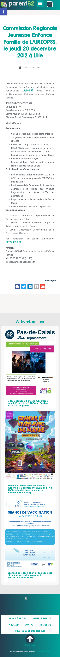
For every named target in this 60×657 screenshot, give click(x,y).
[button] (40, 3)
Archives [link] (14, 625)
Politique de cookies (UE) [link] (30, 631)
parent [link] (18, 3)
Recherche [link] (45, 625)
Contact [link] (29, 625)
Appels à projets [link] (18, 618)
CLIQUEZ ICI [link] (13, 242)
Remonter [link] (30, 645)
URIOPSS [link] (28, 90)
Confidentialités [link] (43, 651)
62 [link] (30, 3)
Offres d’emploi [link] (42, 618)
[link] (3, 11)
